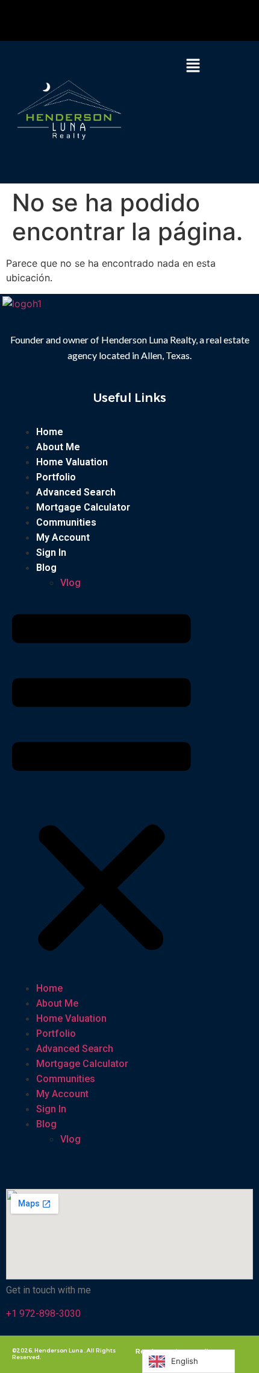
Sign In (51, 552)
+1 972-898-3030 (43, 1313)
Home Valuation (72, 462)
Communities (66, 522)
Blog (46, 567)
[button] (193, 66)
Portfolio (56, 477)
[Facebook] (91, 20)
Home (49, 432)
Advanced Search (76, 492)
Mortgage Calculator (83, 507)
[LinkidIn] (148, 20)
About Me (58, 447)
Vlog (70, 582)
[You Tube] (116, 20)
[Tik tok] (132, 20)
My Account (63, 537)
